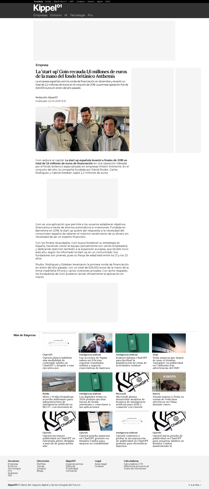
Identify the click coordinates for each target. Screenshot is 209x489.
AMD (107, 1)
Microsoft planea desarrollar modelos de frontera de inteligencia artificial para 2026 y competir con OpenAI (130, 402)
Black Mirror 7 (60, 1)
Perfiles (41, 464)
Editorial (70, 466)
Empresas (40, 15)
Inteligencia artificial (90, 354)
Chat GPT (47, 354)
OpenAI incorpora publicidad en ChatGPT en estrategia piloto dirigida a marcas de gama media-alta (59, 441)
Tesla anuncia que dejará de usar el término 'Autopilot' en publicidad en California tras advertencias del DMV (168, 363)
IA (65, 15)
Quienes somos (74, 464)
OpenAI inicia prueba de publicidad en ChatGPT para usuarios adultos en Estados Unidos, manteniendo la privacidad (168, 442)
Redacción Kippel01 (47, 97)
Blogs (40, 471)
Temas (40, 466)
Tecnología (77, 15)
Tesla (155, 354)
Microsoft (121, 393)
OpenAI (47, 432)
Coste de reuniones (135, 469)
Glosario (41, 469)
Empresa (42, 65)
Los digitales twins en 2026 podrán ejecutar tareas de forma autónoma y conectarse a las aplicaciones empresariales (94, 403)
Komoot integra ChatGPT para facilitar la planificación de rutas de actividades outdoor (131, 361)
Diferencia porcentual (136, 466)
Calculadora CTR (133, 464)
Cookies (99, 466)
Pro (90, 15)
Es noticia (38, 1)
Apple (100, 1)
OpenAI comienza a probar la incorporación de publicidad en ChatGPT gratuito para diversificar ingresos (132, 441)
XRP (72, 1)
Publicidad (72, 469)
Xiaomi (91, 1)
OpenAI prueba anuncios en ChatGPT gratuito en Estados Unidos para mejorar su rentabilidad (94, 439)
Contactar (71, 471)
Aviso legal (101, 464)
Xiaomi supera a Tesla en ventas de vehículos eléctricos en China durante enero (168, 400)
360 (10, 475)
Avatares (13, 473)
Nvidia (48, 1)
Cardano (80, 1)
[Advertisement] (104, 41)
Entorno (56, 15)
